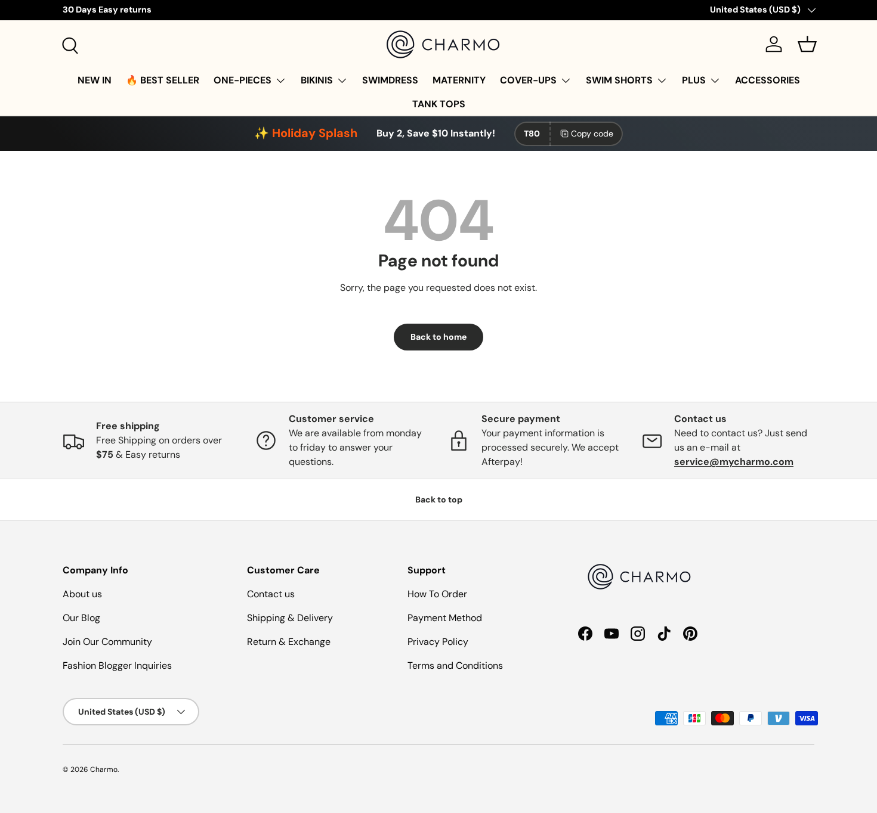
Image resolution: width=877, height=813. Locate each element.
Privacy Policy (437, 641)
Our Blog (81, 618)
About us (82, 594)
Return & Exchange (289, 641)
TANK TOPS (438, 104)
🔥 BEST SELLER (162, 80)
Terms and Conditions (455, 665)
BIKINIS (317, 80)
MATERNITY (459, 80)
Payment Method (444, 618)
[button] (807, 44)
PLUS (694, 80)
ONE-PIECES (242, 80)
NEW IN (95, 80)
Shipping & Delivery (290, 618)
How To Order (437, 594)
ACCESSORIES (767, 80)
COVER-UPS (528, 80)
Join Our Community (107, 641)
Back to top (438, 499)
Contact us (271, 594)
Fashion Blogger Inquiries (117, 665)
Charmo (104, 769)
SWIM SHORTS (619, 80)
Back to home (438, 336)
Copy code (592, 133)
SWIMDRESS (390, 80)
